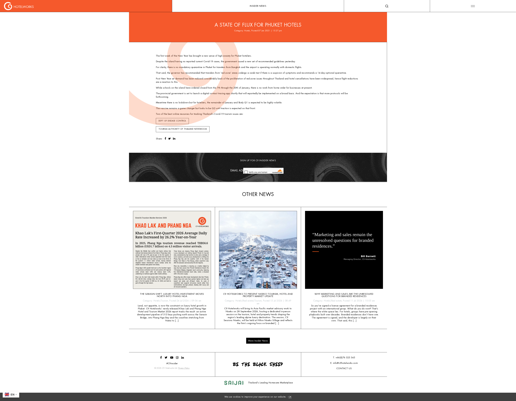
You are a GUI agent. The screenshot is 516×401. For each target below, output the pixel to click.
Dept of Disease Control (172, 121)
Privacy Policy (184, 368)
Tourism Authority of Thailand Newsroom (183, 129)
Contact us (344, 368)
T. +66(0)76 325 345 (344, 357)
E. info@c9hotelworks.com (344, 363)
